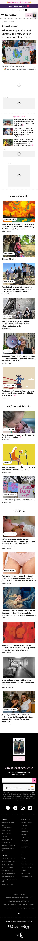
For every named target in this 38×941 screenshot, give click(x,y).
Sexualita (23, 834)
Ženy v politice (25, 847)
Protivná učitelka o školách (9, 861)
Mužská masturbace (7, 867)
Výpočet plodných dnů (8, 822)
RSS (31, 897)
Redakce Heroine (6, 231)
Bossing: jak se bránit (7, 884)
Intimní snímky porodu (8, 864)
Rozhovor (7, 316)
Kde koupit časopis (26, 867)
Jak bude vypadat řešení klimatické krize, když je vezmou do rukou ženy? (16, 34)
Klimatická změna (10, 219)
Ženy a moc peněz (18, 10)
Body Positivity (9, 571)
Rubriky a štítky (25, 873)
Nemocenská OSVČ (7, 839)
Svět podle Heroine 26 (17, 6)
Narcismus (24, 825)
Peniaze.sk (32, 904)
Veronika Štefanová (7, 294)
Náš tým (23, 858)
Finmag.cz (6, 904)
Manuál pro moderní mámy (28, 864)
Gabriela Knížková (6, 363)
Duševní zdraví (25, 844)
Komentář (7, 462)
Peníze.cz (13, 904)
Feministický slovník (27, 876)
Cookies (16, 894)
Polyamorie (24, 840)
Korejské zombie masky (8, 873)
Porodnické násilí (10, 534)
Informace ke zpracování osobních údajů (17, 897)
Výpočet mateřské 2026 (8, 845)
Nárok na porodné (6, 830)
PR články (24, 870)
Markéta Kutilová (6, 328)
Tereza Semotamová (7, 687)
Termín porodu (6, 842)
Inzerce (23, 855)
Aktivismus (7, 351)
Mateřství (24, 828)
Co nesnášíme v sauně (8, 870)
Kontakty (23, 861)
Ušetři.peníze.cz (22, 904)
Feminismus (24, 831)
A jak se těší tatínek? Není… (9, 858)
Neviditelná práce (10, 494)
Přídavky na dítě (6, 833)
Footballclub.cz (8, 908)
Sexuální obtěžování (26, 822)
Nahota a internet (10, 709)
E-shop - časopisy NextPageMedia (24, 908)
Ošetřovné (4, 836)
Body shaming (25, 837)
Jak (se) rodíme (9, 429)
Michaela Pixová (6, 439)
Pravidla (22, 894)
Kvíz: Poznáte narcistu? (8, 876)
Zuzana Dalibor (6, 398)
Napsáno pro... (9, 254)
